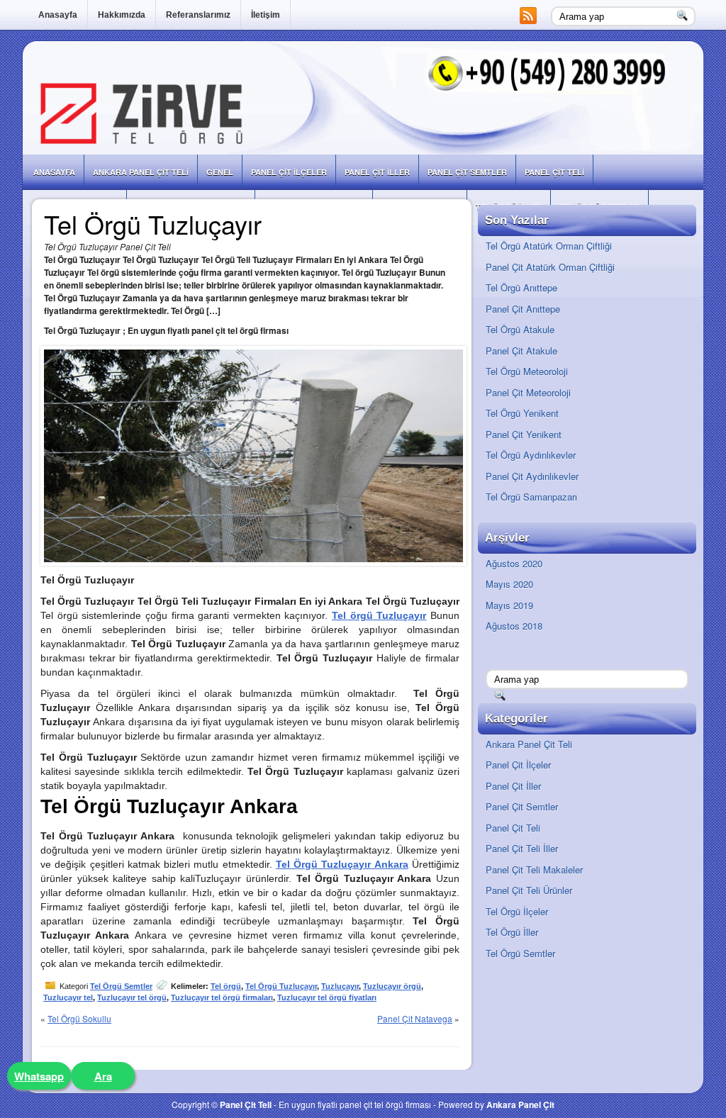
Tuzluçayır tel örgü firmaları (222, 997)
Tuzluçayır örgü (392, 986)
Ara (103, 1076)
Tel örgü (226, 986)
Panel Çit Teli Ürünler (529, 890)
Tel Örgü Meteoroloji (527, 371)
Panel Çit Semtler (467, 172)
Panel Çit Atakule (521, 350)
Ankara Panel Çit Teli (141, 172)
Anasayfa (57, 15)
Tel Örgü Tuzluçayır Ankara (342, 864)
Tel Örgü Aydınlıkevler (531, 455)
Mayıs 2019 (509, 605)
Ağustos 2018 (514, 625)
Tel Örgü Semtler (121, 986)
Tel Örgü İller (512, 932)
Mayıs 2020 (509, 584)
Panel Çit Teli (554, 172)
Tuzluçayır (340, 986)
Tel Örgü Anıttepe (521, 287)
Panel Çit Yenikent (524, 434)
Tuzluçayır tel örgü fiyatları (326, 997)
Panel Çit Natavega (414, 1018)
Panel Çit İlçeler (289, 172)
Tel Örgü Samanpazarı (531, 496)
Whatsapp (39, 1076)
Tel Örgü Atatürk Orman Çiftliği (549, 245)
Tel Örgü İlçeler (517, 911)
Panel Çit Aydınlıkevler (532, 476)
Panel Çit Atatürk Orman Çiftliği (550, 267)
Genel (219, 172)
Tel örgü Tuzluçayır (379, 615)
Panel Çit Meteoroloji (528, 392)
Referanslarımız (198, 15)
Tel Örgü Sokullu (79, 1018)
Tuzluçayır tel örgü (132, 997)
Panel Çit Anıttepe (523, 308)
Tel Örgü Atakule (520, 329)
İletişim (265, 15)
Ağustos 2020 (514, 563)
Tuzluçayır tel (68, 997)
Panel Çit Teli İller (522, 848)
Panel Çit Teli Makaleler (534, 869)
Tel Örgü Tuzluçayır (281, 986)
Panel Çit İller (377, 172)
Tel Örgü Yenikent (522, 413)
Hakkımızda (121, 15)
